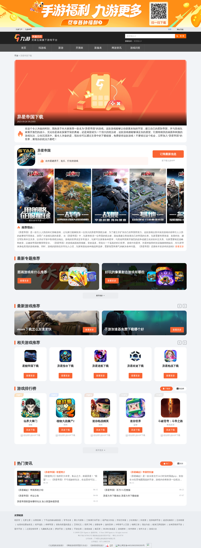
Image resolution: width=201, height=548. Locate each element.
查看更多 (24, 280)
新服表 (98, 47)
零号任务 (67, 520)
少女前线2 (133, 520)
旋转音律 (109, 524)
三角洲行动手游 (93, 520)
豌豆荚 (97, 529)
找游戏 (42, 47)
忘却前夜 (180, 520)
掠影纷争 (98, 524)
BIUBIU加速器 (109, 529)
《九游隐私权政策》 (56, 545)
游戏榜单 (122, 529)
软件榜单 (132, 529)
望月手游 (18, 529)
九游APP (28, 29)
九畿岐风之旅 (46, 529)
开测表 (79, 47)
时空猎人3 (138, 41)
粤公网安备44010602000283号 (131, 545)
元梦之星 (26, 520)
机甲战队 (39, 524)
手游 (16, 56)
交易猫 (68, 529)
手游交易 (78, 529)
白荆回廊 (37, 520)
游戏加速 (88, 529)
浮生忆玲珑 (121, 520)
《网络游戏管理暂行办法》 (76, 545)
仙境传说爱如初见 (24, 524)
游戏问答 (135, 47)
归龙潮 (143, 520)
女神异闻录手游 (175, 524)
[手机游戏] (35, 38)
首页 (23, 47)
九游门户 (19, 29)
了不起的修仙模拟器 (52, 520)
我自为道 (146, 524)
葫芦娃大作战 (108, 520)
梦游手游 (59, 529)
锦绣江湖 (135, 524)
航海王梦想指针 (159, 524)
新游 (60, 47)
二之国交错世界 (31, 529)
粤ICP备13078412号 (85, 536)
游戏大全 (153, 529)
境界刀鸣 (88, 524)
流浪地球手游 (154, 520)
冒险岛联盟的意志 (63, 524)
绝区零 (17, 520)
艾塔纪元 (78, 524)
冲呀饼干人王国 (122, 524)
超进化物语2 (168, 520)
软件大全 (142, 529)
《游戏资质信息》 (97, 545)
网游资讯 (117, 47)
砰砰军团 (49, 524)
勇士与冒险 (79, 520)
